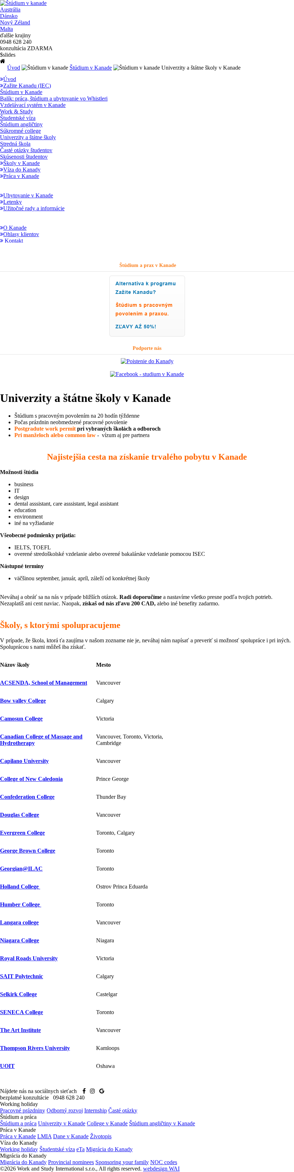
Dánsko (9, 16)
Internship (95, 1110)
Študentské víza (57, 1149)
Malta (6, 29)
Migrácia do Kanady (109, 1149)
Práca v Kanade (18, 1136)
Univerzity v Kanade (61, 1123)
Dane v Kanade (71, 1136)
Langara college (19, 922)
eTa (80, 1149)
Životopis (101, 1136)
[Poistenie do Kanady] (147, 361)
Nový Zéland (15, 22)
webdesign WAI (161, 1169)
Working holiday (19, 1149)
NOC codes (163, 1162)
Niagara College (19, 940)
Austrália (10, 9)
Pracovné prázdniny (22, 1110)
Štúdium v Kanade (91, 68)
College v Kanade (107, 1123)
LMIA (44, 1136)
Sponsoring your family (122, 1162)
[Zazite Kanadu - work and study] (147, 335)
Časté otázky (122, 1110)
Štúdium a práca (18, 1123)
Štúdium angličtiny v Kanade (162, 1123)
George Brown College (27, 851)
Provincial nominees (71, 1162)
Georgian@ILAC (21, 869)
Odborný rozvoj (65, 1110)
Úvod (13, 68)
